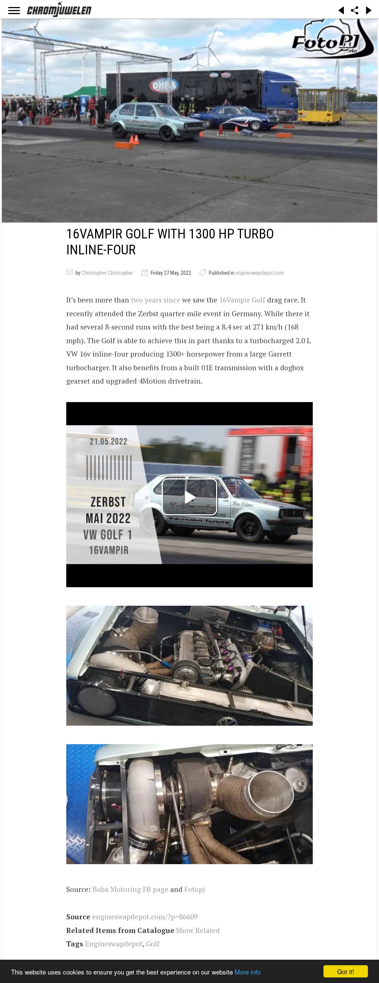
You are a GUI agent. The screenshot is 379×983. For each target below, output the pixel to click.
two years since (155, 299)
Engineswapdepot (113, 943)
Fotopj (194, 889)
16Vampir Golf (242, 299)
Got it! (345, 971)
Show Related (198, 930)
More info (248, 971)
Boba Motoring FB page (130, 889)
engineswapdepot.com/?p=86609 (145, 916)
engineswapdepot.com (259, 273)
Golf (153, 943)
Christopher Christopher (107, 273)
